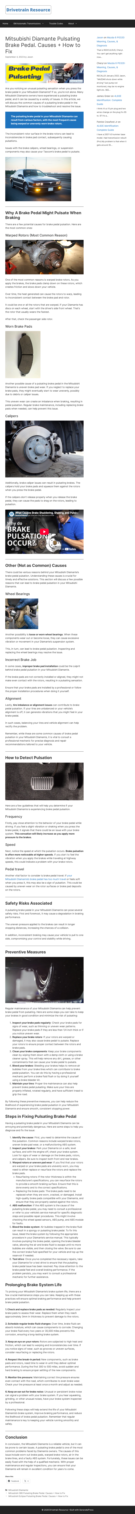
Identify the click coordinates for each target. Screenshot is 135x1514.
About (71, 23)
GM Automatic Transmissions (27, 23)
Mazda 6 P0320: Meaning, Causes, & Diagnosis (111, 41)
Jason (100, 37)
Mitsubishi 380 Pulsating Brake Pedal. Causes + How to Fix (36, 1493)
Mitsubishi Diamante (18, 1490)
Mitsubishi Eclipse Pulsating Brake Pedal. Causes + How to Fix (38, 1496)
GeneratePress (86, 1510)
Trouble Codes (56, 23)
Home (5, 23)
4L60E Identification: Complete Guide (109, 100)
